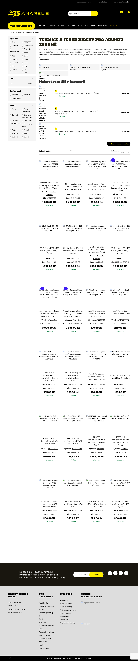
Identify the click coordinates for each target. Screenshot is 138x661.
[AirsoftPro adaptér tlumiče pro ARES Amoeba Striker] (49, 489)
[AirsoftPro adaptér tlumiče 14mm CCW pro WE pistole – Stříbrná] (73, 361)
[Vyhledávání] (94, 13)
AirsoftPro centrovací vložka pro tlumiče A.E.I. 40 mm (97, 313)
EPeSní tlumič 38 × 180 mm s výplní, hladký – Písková (120, 251)
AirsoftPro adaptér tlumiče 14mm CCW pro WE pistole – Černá (96, 376)
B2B (73, 25)
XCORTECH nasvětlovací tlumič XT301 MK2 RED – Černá (120, 441)
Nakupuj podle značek (121, 2)
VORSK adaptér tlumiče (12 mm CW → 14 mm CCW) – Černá (97, 504)
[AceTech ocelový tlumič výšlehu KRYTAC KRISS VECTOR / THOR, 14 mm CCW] (96, 170)
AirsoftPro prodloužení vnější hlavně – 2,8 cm (120, 376)
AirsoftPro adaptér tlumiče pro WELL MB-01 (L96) (120, 504)
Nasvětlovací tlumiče (83, 68)
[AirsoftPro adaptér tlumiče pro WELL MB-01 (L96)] (120, 489)
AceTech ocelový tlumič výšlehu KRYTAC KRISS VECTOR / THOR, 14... (96, 186)
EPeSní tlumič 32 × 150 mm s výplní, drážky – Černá (49, 251)
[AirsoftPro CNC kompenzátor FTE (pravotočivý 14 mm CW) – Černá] (49, 361)
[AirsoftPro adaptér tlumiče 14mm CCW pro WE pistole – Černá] (96, 361)
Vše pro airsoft (21, 26)
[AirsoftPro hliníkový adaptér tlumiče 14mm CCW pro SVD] (120, 299)
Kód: (45, 198)
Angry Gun (53, 320)
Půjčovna (42, 622)
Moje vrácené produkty (68, 610)
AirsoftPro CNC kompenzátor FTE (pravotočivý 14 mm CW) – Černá (49, 376)
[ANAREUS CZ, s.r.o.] (28, 13)
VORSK (100, 510)
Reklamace (90, 25)
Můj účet (66, 594)
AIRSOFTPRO (100, 320)
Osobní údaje (64, 620)
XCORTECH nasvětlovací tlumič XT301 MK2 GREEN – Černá (96, 441)
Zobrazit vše (44, 60)
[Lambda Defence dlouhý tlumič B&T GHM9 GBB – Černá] (96, 235)
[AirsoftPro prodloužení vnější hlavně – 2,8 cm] (120, 361)
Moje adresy (64, 616)
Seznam (128, 152)
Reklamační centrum (46, 632)
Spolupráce (63, 25)
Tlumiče (48, 67)
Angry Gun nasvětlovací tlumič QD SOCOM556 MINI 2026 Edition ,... (49, 313)
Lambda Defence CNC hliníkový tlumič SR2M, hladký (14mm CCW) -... (49, 185)
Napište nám (43, 603)
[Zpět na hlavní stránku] (10, 32)
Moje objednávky (66, 604)
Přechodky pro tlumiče (53, 75)
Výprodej (40, 25)
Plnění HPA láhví (44, 635)
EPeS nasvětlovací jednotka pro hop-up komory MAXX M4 (73, 186)
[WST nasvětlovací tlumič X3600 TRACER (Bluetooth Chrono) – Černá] (120, 170)
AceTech (100, 194)
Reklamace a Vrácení (84, 2)
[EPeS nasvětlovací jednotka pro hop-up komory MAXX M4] (73, 170)
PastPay (42, 645)
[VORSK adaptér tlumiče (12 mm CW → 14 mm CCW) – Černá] (96, 489)
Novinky (51, 25)
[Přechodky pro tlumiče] (42, 75)
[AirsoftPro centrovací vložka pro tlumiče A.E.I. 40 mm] (96, 299)
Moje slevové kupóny (67, 623)
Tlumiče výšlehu (113, 68)
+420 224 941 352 (16, 609)
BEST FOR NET (86, 658)
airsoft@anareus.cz (15, 612)
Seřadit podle (45, 151)
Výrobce (45, 192)
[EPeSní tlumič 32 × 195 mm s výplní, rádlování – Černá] (73, 235)
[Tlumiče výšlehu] (104, 67)
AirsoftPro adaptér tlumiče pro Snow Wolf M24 (73, 504)
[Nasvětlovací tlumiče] (72, 67)
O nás (41, 616)
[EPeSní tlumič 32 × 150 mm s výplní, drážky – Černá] (49, 235)
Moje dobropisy (65, 613)
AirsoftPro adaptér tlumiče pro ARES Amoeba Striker (49, 504)
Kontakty (102, 25)
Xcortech (100, 449)
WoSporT (124, 194)
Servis (41, 619)
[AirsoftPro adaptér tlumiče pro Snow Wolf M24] (73, 489)
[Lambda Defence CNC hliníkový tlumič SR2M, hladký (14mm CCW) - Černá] (49, 170)
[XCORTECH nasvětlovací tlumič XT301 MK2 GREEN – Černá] (96, 425)
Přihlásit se (103, 2)
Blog (80, 25)
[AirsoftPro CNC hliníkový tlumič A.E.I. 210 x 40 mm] (49, 425)
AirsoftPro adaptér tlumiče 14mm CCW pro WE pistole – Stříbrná (72, 376)
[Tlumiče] (42, 67)
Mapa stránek (44, 648)
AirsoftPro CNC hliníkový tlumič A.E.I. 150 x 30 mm (73, 441)
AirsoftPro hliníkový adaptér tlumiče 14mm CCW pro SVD (120, 313)
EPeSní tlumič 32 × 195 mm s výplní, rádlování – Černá (73, 251)
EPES (77, 194)
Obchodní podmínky (46, 613)
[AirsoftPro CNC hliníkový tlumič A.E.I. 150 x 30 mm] (73, 425)
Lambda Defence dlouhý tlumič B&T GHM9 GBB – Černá (96, 249)
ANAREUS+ (114, 25)
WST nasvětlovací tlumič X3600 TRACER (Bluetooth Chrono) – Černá (120, 186)
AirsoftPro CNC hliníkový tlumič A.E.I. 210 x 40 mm (49, 441)
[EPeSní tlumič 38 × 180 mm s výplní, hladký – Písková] (120, 235)
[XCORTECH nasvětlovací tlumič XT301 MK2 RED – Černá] (120, 425)
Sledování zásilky (66, 607)
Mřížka (123, 152)
